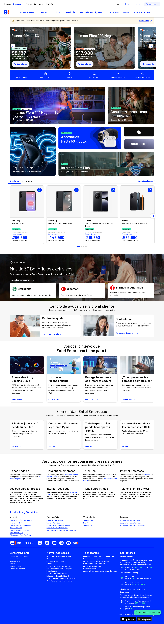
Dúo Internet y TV (16, 533)
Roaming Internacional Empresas (58, 525)
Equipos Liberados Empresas (131, 523)
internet (147, 475)
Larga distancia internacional (57, 528)
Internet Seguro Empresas (19, 530)
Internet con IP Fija (16, 523)
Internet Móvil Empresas (55, 523)
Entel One (86, 523)
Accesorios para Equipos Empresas (133, 525)
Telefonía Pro (88, 520)
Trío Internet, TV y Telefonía (20, 535)
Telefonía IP (87, 525)
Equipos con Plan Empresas (130, 520)
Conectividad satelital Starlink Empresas (61, 530)
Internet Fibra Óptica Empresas (21, 520)
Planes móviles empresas (56, 520)
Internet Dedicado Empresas (20, 525)
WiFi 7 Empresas (16, 528)
